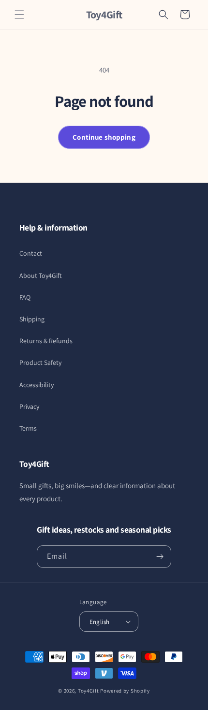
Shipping (32, 319)
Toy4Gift (88, 690)
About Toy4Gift (40, 275)
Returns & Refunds (46, 340)
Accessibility (36, 384)
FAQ (24, 297)
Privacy (29, 406)
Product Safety (40, 362)
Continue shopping (104, 137)
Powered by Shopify (125, 690)
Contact (30, 253)
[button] (19, 14)
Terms (28, 428)
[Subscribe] (160, 556)
